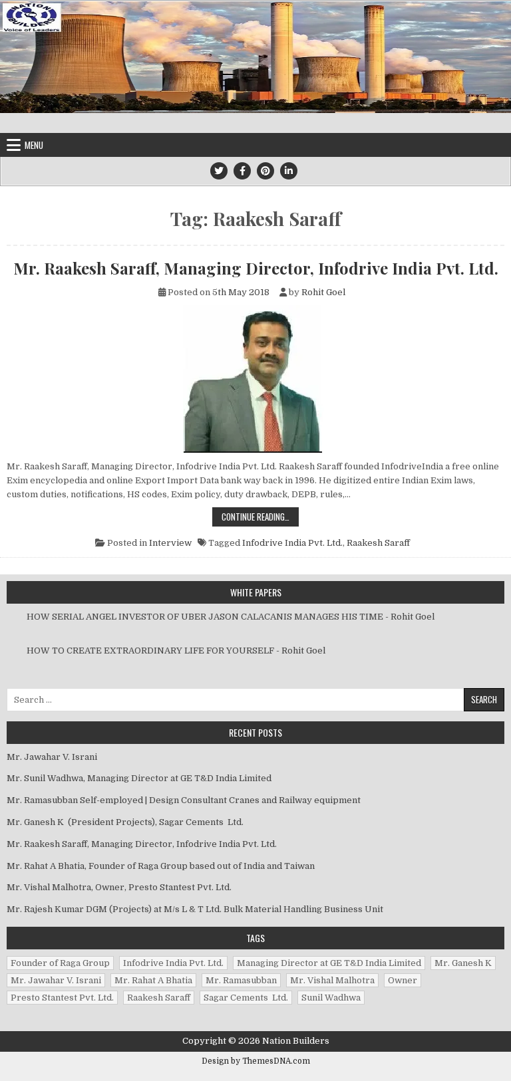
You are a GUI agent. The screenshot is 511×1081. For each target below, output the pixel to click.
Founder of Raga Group (60, 963)
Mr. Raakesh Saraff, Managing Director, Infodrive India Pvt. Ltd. (255, 268)
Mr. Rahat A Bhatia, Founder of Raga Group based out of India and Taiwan (161, 866)
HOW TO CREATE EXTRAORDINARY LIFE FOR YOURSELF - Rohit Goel (176, 651)
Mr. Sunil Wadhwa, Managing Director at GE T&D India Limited (139, 778)
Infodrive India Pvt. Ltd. (292, 543)
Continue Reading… (260, 516)
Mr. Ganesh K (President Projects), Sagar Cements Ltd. (125, 822)
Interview (170, 543)
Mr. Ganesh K (463, 963)
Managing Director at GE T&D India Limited (329, 963)
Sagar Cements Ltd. (246, 998)
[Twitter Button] (219, 171)
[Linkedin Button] (288, 171)
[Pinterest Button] (265, 171)
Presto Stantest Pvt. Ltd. (62, 998)
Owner (402, 980)
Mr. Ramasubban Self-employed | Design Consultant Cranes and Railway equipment (184, 800)
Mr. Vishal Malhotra (332, 980)
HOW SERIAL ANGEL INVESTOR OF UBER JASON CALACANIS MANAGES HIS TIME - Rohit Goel (230, 617)
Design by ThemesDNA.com (256, 1061)
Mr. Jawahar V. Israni (53, 757)
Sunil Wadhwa (331, 998)
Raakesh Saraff (378, 543)
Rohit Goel (323, 292)
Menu (34, 145)
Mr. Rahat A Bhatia (153, 980)
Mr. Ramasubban (241, 980)
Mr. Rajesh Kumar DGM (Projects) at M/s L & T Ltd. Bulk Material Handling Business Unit (195, 909)
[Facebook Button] (242, 171)
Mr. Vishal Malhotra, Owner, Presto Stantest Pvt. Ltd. (119, 887)
